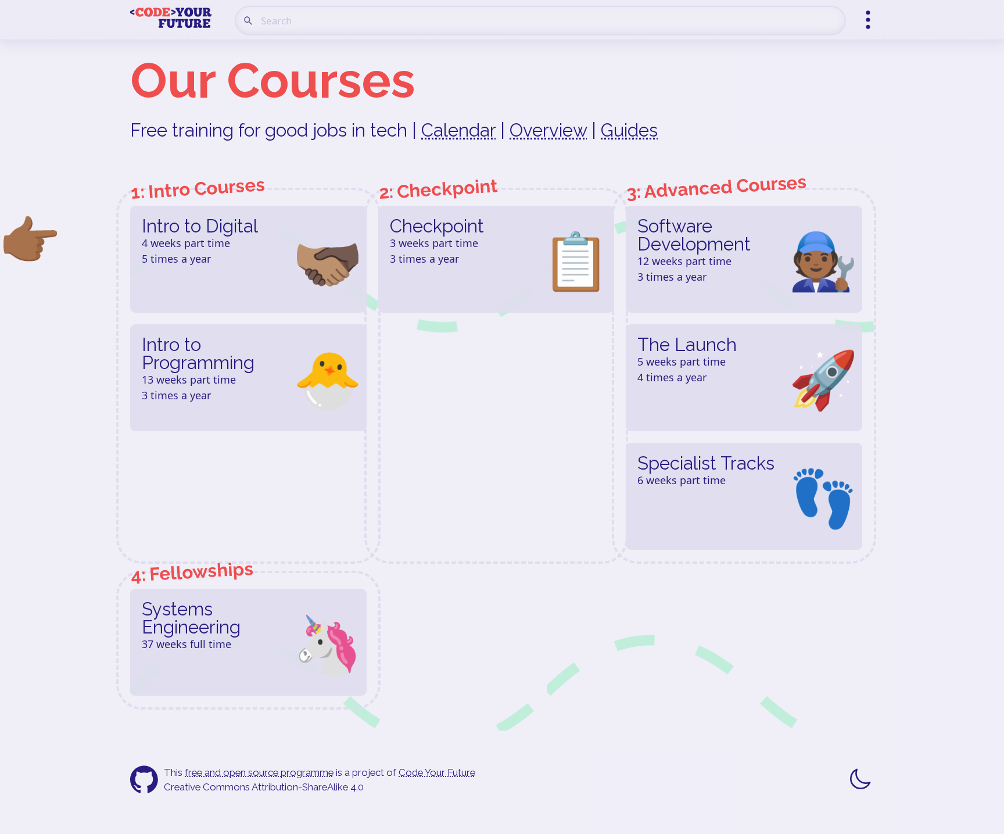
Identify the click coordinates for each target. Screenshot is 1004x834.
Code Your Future (437, 772)
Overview (548, 130)
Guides (629, 130)
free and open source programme (259, 772)
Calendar (458, 130)
